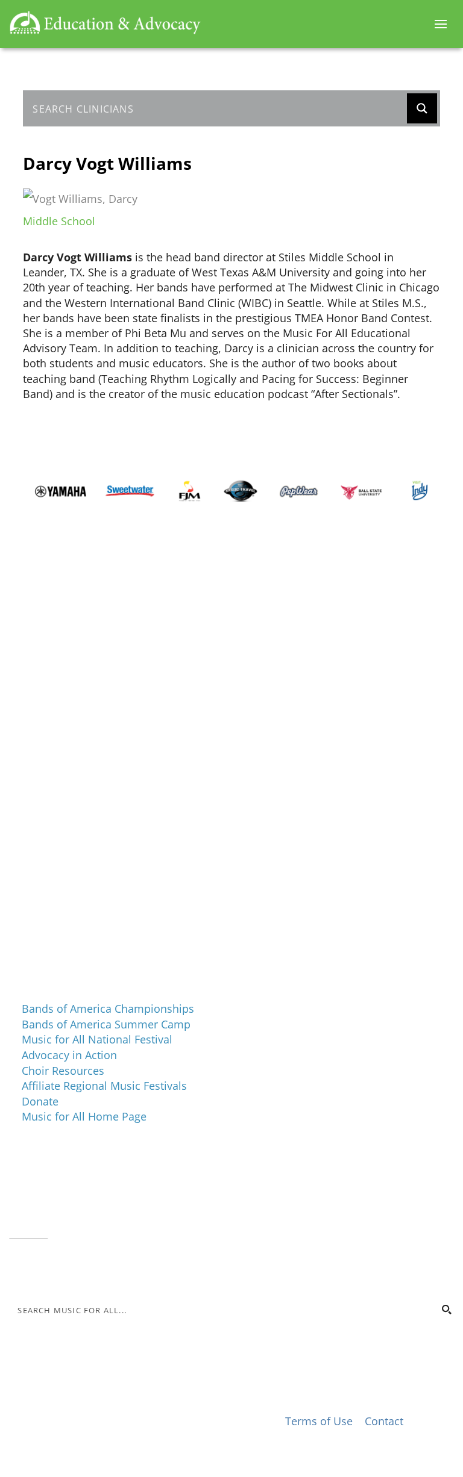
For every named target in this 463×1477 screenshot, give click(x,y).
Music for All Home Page (84, 1116)
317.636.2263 (110, 1202)
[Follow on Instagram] (42, 1269)
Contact (28, 1232)
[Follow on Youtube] (91, 1269)
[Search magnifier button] (422, 108)
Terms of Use (319, 1421)
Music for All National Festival (97, 1039)
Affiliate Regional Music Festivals (104, 1085)
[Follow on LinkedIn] (67, 1269)
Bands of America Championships (108, 1008)
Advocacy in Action (69, 1055)
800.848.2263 (90, 1217)
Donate (40, 1101)
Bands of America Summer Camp (106, 1024)
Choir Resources (63, 1070)
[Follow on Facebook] (18, 1269)
